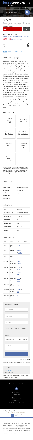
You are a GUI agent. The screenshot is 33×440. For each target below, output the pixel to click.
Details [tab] (5, 51)
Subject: (7, 335)
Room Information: (10, 237)
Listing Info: (7, 205)
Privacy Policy (26, 411)
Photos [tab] (10, 51)
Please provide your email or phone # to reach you (15, 329)
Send (16, 354)
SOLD (29, 7)
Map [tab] (20, 51)
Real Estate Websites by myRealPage (16, 412)
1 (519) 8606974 (7, 370)
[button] (16, 388)
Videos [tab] (16, 51)
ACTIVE (23, 7)
